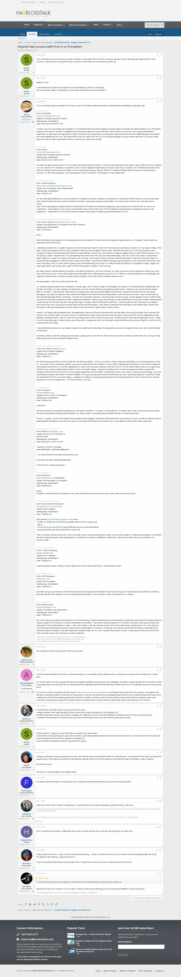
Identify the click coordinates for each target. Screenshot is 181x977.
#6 (161, 706)
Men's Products (110, 971)
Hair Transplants (145, 971)
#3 (161, 101)
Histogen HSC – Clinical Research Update (93, 934)
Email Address (125, 942)
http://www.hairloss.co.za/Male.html (92, 692)
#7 (161, 729)
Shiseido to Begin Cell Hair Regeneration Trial (93, 942)
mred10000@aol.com (46, 607)
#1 (161, 55)
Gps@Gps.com (56, 431)
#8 (161, 752)
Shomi (22, 50)
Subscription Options (56, 2)
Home (26, 24)
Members (58, 34)
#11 (160, 827)
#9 (161, 778)
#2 (161, 78)
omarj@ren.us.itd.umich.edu (49, 506)
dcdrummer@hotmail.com (48, 116)
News (96, 24)
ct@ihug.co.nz (43, 578)
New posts (22, 38)
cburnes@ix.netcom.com (64, 222)
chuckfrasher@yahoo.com (48, 152)
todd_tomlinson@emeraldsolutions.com (54, 185)
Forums (32, 34)
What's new (44, 34)
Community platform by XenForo (90, 917)
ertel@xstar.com (58, 348)
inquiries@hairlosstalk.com (37, 939)
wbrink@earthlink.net (46, 478)
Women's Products (127, 971)
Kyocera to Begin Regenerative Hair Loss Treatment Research (94, 950)
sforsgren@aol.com (45, 392)
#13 (160, 873)
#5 (161, 670)
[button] (51, 34)
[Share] (157, 55)
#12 (160, 850)
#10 (160, 801)
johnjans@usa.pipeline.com (60, 519)
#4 (161, 647)
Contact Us (159, 971)
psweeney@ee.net (44, 553)
